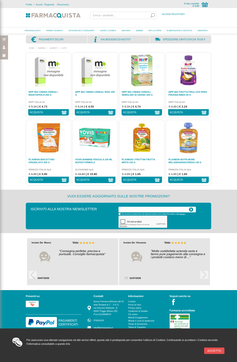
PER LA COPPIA (154, 31)
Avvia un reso (134, 304)
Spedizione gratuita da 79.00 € (184, 39)
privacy (182, 214)
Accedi (38, 4)
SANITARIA (125, 31)
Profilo (29, 4)
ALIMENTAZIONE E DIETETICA (179, 31)
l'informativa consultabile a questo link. (48, 344)
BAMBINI (139, 31)
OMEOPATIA (202, 31)
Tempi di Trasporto (137, 327)
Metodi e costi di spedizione (141, 321)
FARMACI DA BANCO (54, 31)
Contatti (131, 301)
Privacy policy (134, 308)
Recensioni (63, 4)
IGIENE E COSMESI (108, 31)
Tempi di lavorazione (137, 324)
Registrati (49, 4)
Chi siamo (133, 314)
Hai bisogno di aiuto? (116, 39)
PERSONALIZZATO (33, 31)
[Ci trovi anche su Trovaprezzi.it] (32, 304)
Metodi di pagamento (138, 317)
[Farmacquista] (53, 15)
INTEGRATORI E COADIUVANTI (82, 31)
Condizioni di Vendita (138, 311)
